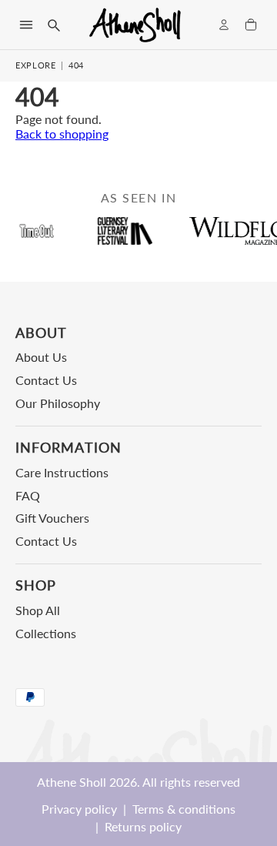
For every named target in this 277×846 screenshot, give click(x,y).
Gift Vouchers (52, 517)
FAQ (27, 495)
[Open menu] (26, 24)
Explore (35, 65)
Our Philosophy (57, 403)
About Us (41, 356)
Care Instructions (61, 472)
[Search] (53, 24)
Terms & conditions (183, 808)
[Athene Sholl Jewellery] (135, 24)
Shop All (37, 610)
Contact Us (46, 380)
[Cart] (251, 24)
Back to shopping (61, 133)
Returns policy (143, 826)
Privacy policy (79, 808)
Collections (45, 633)
